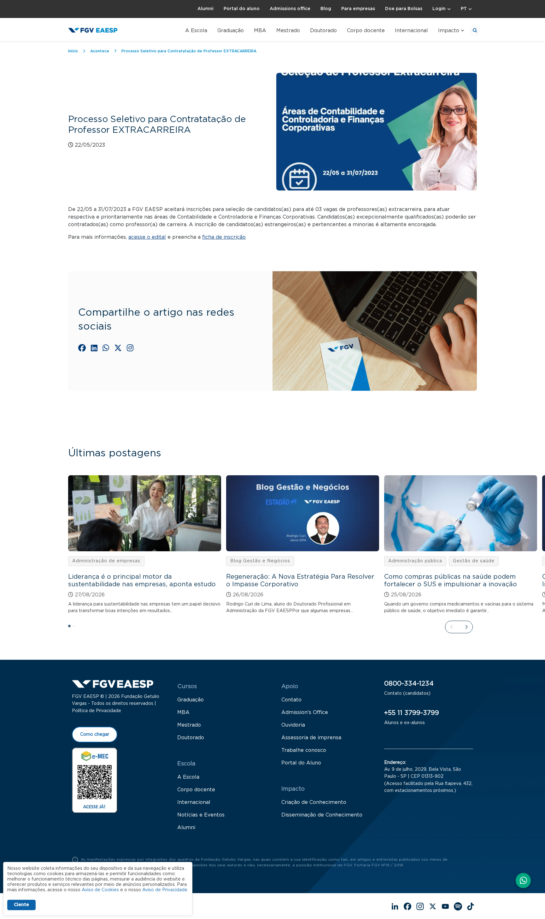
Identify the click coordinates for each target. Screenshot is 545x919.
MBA (260, 30)
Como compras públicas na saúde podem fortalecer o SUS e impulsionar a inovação (450, 581)
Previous (451, 627)
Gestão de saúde (474, 561)
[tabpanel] (144, 544)
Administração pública (415, 561)
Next (466, 627)
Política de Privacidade (96, 711)
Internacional (411, 30)
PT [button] (464, 9)
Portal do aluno (242, 9)
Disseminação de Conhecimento (321, 814)
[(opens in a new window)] (82, 347)
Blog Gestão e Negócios (260, 561)
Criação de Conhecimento (313, 802)
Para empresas (358, 9)
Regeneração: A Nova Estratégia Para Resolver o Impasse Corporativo (300, 581)
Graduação (230, 30)
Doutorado (323, 30)
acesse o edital (147, 237)
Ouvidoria (293, 725)
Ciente (21, 905)
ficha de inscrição (224, 237)
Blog (325, 9)
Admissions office (290, 9)
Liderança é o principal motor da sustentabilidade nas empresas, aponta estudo (142, 581)
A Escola (196, 30)
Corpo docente (366, 30)
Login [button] (439, 9)
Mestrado (288, 30)
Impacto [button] (448, 30)
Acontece (99, 51)
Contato (291, 699)
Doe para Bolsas (403, 9)
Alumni (205, 9)
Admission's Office (304, 712)
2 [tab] (76, 628)
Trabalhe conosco (303, 750)
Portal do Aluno (301, 762)
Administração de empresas (106, 561)
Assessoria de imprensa (311, 737)
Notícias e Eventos (201, 814)
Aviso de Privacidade (164, 890)
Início (73, 51)
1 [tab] (71, 628)
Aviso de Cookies (100, 890)
